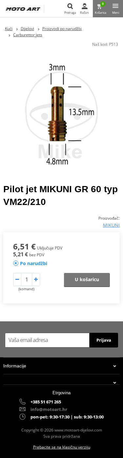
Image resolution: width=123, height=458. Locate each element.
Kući (8, 28)
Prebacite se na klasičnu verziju (61, 447)
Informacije (14, 365)
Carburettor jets (27, 35)
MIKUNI (111, 225)
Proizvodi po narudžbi (62, 28)
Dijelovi (27, 28)
